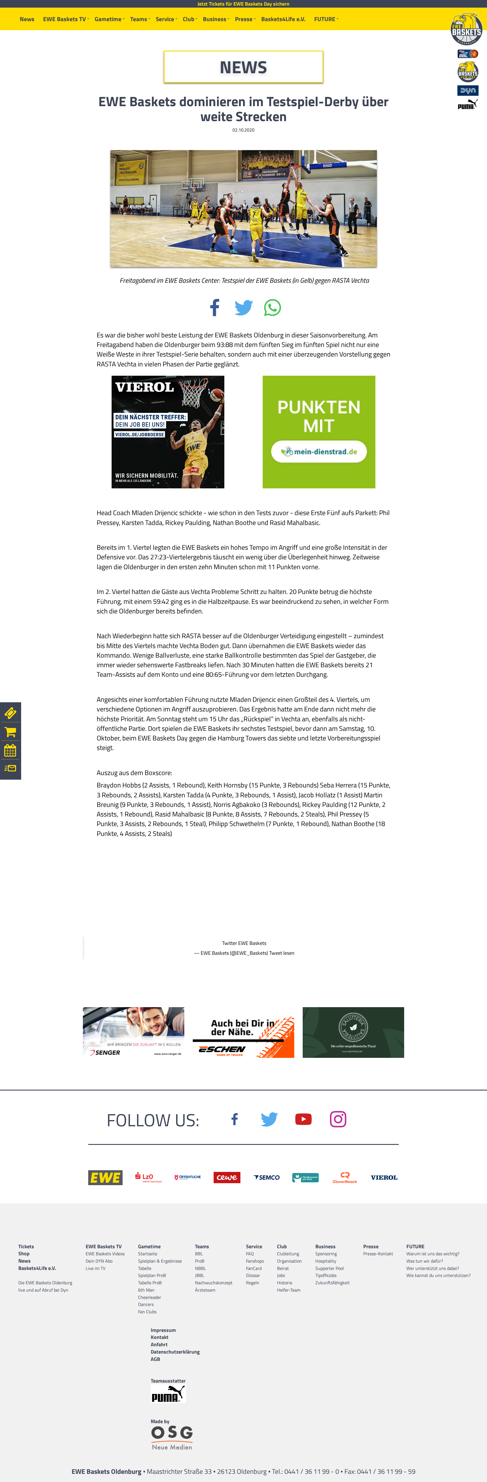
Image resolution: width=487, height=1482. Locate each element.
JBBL (199, 1275)
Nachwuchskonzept (214, 1282)
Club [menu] (188, 18)
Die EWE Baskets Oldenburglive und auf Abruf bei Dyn (45, 1286)
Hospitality (325, 1261)
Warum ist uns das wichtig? (432, 1253)
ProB (199, 1261)
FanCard (254, 1268)
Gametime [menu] (108, 18)
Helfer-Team (288, 1290)
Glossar (253, 1275)
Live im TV (95, 1268)
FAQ (250, 1253)
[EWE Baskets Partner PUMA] (175, 1393)
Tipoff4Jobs (326, 1275)
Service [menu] (165, 18)
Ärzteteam (205, 1290)
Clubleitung (288, 1253)
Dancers (146, 1304)
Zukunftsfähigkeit (332, 1282)
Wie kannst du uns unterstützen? (438, 1275)
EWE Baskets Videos (105, 1253)
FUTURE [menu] (324, 18)
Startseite (147, 1253)
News (27, 18)
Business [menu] (214, 18)
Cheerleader (149, 1297)
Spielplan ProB (152, 1275)
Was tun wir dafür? (424, 1261)
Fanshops (255, 1261)
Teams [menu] (138, 18)
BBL (199, 1253)
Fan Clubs (147, 1311)
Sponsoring (326, 1253)
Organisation (289, 1261)
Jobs (281, 1275)
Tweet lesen (282, 953)
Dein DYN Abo (99, 1261)
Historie (284, 1282)
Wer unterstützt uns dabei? (432, 1268)
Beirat (283, 1268)
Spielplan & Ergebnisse (160, 1261)
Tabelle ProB (150, 1282)
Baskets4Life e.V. (283, 18)
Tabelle (144, 1268)
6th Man (146, 1290)
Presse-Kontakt (378, 1253)
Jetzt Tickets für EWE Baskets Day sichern (243, 4)
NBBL (200, 1268)
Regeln (252, 1282)
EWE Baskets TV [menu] (64, 18)
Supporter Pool (329, 1268)
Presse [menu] (244, 18)
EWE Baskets (252, 943)
